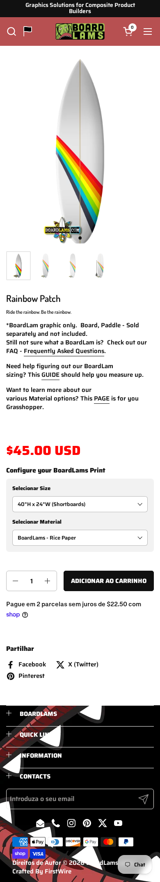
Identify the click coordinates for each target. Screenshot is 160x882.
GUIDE (50, 375)
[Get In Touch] (28, 31)
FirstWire (58, 871)
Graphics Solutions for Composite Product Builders (80, 8)
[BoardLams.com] (80, 31)
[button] (11, 31)
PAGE (102, 398)
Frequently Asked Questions (64, 351)
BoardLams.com (109, 863)
